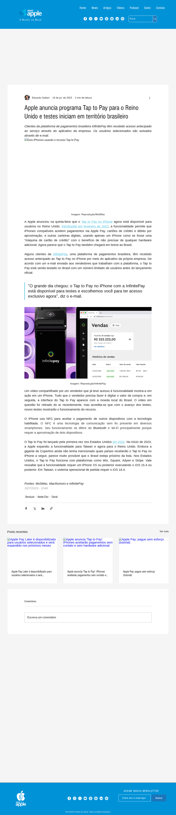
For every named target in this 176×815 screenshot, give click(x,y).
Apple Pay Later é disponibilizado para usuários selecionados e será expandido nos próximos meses (32, 573)
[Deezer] (117, 18)
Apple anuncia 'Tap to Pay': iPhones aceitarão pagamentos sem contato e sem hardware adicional (86, 573)
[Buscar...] (155, 19)
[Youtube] (101, 18)
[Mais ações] (149, 98)
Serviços (29, 496)
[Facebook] (85, 18)
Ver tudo (164, 531)
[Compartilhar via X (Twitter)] (34, 508)
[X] (96, 18)
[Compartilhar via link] (51, 508)
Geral (55, 496)
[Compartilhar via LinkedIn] (43, 508)
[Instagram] (90, 18)
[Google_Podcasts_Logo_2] (122, 18)
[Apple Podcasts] (106, 18)
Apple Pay (42, 496)
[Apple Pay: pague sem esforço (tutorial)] (144, 552)
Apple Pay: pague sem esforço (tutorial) (139, 573)
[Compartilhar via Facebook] (26, 508)
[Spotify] (112, 18)
